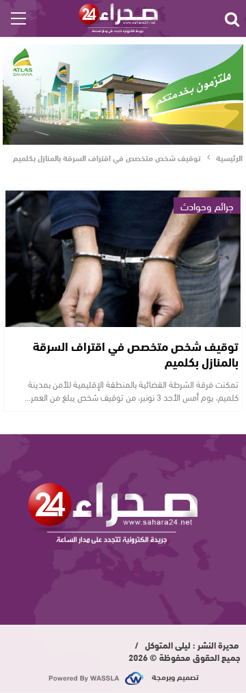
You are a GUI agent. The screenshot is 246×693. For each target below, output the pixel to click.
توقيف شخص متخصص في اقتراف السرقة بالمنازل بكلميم (135, 353)
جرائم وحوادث (207, 205)
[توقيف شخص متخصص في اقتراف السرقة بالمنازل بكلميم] (123, 258)
